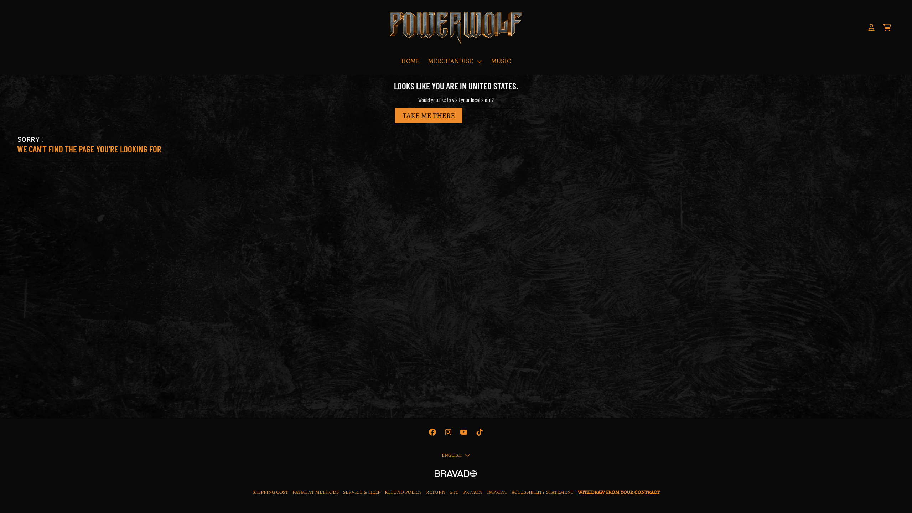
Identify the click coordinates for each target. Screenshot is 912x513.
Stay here (491, 115)
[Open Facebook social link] (432, 432)
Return (435, 492)
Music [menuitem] (501, 61)
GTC (454, 492)
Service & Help (361, 492)
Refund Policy (403, 492)
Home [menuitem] (410, 61)
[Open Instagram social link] (448, 432)
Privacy (473, 492)
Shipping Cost (270, 492)
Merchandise (450, 61)
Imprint (497, 492)
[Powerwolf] (456, 27)
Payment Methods (315, 492)
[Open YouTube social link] (464, 432)
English (452, 455)
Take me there (429, 115)
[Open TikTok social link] (479, 432)
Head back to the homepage (83, 168)
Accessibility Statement (543, 492)
